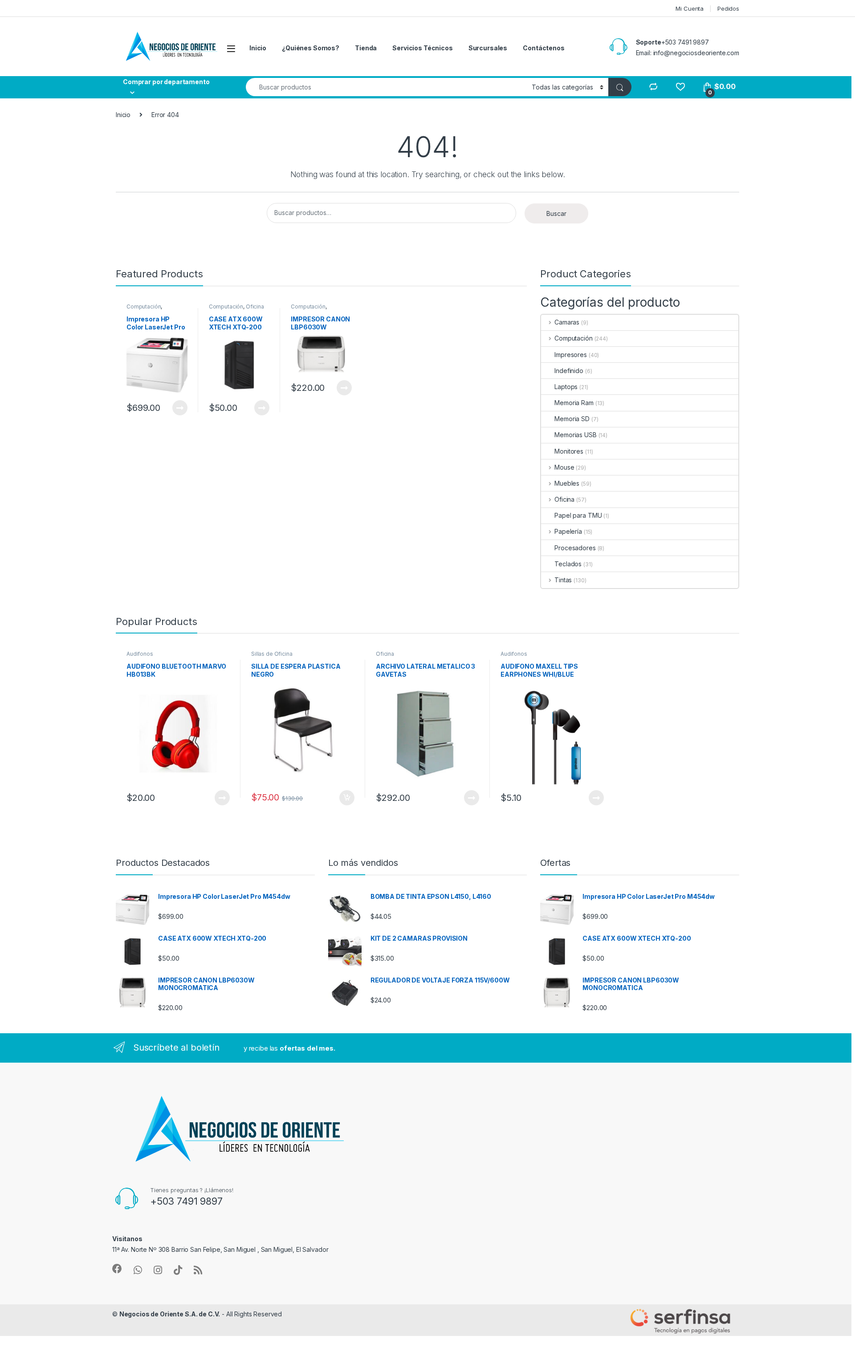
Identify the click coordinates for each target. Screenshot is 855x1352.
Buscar (556, 213)
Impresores (570, 354)
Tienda (366, 48)
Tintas (563, 580)
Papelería (568, 531)
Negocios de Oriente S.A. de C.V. (169, 1314)
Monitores (568, 451)
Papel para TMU (578, 515)
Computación (143, 306)
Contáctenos (543, 48)
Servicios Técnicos (422, 48)
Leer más (179, 407)
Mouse (564, 467)
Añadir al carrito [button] (345, 797)
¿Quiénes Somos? (310, 48)
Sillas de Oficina (272, 653)
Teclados (568, 564)
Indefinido (568, 370)
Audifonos (139, 653)
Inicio (257, 48)
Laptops (566, 386)
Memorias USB (575, 434)
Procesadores (574, 548)
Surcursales (487, 48)
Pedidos (728, 8)
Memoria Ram (573, 402)
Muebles (566, 483)
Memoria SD (572, 418)
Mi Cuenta (690, 8)
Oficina (255, 306)
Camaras (566, 322)
